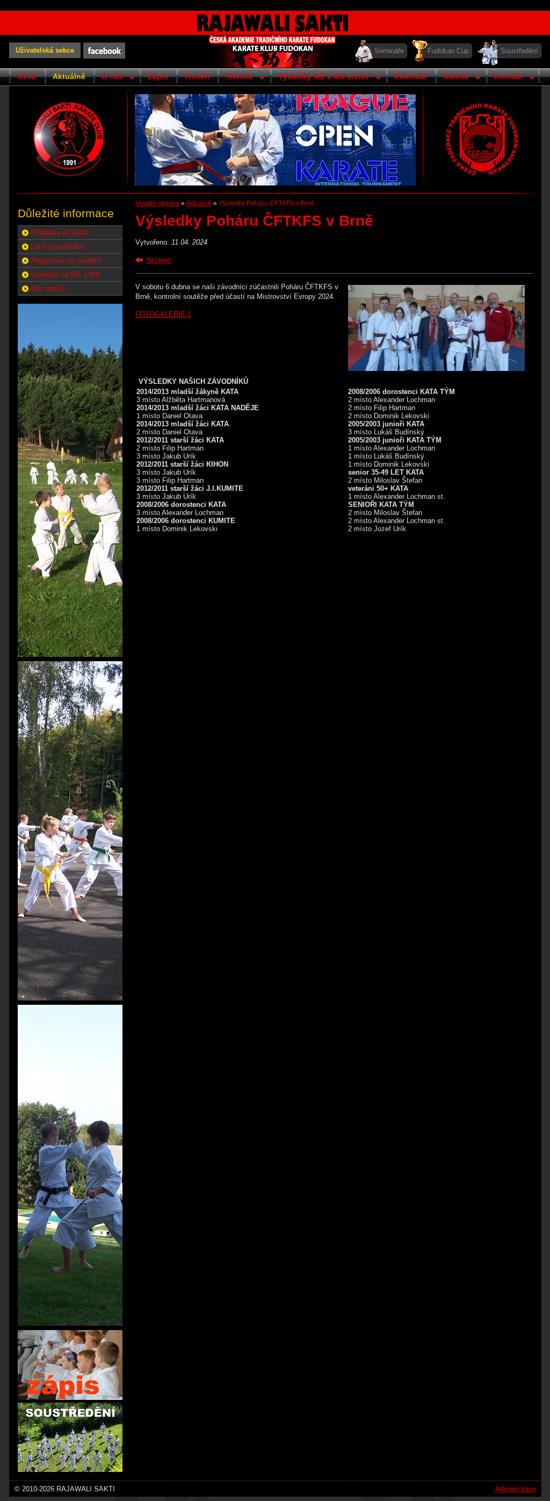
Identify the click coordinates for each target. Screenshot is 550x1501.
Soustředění (519, 51)
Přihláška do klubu (60, 232)
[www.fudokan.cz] (482, 139)
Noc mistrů (48, 288)
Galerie (452, 77)
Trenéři (196, 76)
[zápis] (70, 1397)
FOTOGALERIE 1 (163, 314)
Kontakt (504, 77)
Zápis (158, 76)
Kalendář (410, 76)
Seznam (159, 260)
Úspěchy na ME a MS (65, 274)
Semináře (389, 51)
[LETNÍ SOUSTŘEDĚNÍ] (70, 1470)
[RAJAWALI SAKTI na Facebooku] (104, 50)
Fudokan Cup (448, 51)
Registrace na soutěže (66, 260)
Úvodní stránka (157, 203)
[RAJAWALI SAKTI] (69, 139)
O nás (108, 77)
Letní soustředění (58, 246)
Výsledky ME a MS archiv (320, 77)
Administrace (515, 1489)
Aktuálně (69, 76)
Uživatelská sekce (45, 50)
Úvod (27, 76)
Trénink (235, 77)
